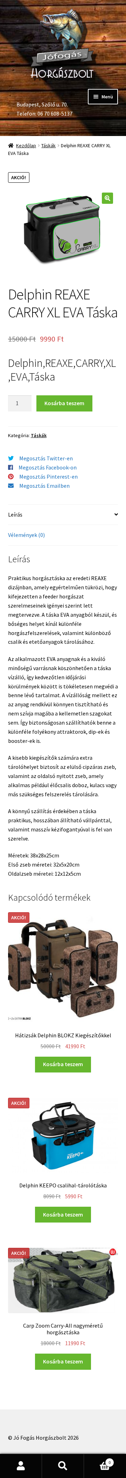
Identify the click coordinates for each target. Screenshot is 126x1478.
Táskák (48, 145)
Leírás (15, 514)
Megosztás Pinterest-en (48, 476)
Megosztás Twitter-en (46, 458)
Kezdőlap (26, 145)
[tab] (63, 515)
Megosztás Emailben (44, 485)
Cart (97, 1460)
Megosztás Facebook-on (48, 467)
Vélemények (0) (26, 534)
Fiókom (21, 1466)
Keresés (63, 1466)
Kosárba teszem (64, 403)
